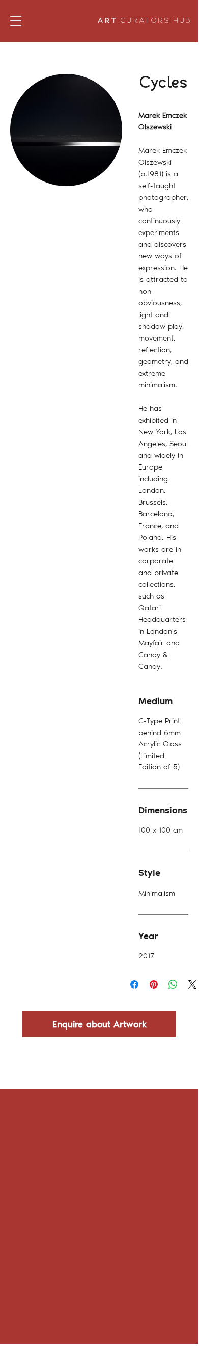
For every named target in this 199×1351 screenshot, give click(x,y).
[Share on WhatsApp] (173, 984)
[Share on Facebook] (134, 984)
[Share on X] (192, 984)
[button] (16, 21)
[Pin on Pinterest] (154, 984)
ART (145, 20)
